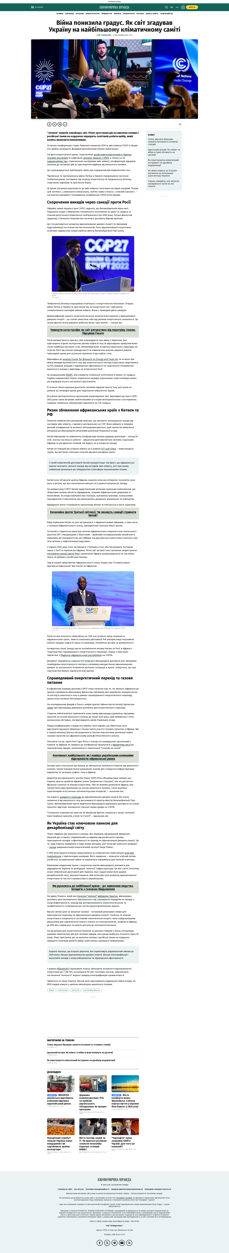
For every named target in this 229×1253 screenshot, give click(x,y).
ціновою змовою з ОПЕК (96, 158)
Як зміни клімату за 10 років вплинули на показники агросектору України (162, 173)
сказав (52, 847)
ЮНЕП (69, 374)
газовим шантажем (57, 158)
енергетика (63, 990)
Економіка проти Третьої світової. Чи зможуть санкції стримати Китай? (93, 513)
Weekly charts (152, 14)
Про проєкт (79, 1189)
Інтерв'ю (140, 14)
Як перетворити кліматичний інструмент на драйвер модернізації (81, 1060)
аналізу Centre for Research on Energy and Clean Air (90, 359)
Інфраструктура (92, 14)
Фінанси (117, 14)
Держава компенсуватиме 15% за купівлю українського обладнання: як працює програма (93, 1102)
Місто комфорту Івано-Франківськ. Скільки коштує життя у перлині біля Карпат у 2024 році (125, 1101)
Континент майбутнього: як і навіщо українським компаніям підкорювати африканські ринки (93, 757)
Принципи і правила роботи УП (158, 1189)
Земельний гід (166, 14)
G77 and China (108, 448)
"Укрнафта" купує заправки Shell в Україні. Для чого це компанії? (123, 1142)
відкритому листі (121, 744)
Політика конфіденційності (97, 1189)
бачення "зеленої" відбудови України (97, 896)
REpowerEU (63, 968)
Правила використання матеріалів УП (127, 1189)
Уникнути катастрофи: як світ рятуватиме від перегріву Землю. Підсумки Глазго (93, 331)
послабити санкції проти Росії (63, 553)
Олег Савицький (104, 35)
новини (59, 14)
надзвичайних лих (57, 161)
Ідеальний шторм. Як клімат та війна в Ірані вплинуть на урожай (80, 1052)
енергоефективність (91, 990)
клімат (51, 990)
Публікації (69, 14)
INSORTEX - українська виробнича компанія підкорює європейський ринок (60, 1099)
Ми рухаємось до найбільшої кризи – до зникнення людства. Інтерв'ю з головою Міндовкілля (93, 887)
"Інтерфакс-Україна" (124, 1198)
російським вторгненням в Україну (112, 154)
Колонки (80, 14)
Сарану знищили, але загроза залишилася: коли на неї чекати (163, 184)
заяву (50, 707)
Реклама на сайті (65, 1189)
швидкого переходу (70, 797)
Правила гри (106, 14)
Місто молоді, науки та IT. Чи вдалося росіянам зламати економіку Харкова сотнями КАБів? (93, 1143)
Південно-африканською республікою (81, 655)
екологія (75, 990)
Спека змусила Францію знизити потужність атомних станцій (78, 1044)
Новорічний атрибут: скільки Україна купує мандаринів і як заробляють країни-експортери (59, 1143)
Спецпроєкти (129, 14)
